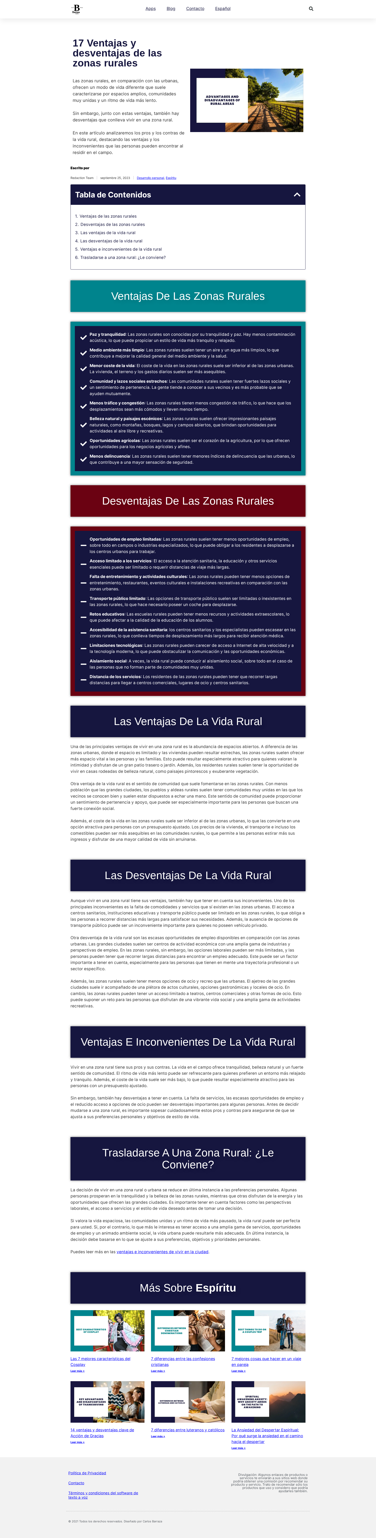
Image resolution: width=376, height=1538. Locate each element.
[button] (311, 8)
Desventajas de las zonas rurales (113, 224)
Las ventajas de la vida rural (108, 232)
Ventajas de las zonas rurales (108, 216)
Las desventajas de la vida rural (111, 240)
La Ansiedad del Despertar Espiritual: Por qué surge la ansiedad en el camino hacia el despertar (267, 1436)
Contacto (195, 8)
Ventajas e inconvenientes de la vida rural (121, 249)
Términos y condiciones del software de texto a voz (103, 1495)
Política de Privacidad (87, 1473)
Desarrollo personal (150, 178)
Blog (171, 8)
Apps (151, 8)
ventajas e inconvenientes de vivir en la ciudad (162, 1251)
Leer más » (77, 1370)
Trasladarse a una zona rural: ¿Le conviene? (123, 257)
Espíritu (171, 178)
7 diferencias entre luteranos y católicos (188, 1430)
